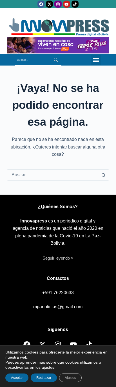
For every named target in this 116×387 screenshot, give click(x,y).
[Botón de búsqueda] (103, 175)
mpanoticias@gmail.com (57, 306)
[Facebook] (40, 4)
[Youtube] (66, 4)
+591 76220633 (58, 292)
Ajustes (70, 378)
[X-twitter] (49, 4)
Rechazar (43, 378)
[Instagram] (57, 4)
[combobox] (52, 175)
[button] (96, 60)
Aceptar (17, 378)
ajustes (48, 367)
